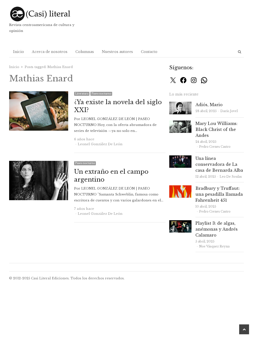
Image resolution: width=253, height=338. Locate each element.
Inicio (18, 51)
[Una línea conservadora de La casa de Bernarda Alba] (180, 158)
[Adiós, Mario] (180, 104)
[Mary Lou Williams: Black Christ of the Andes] (180, 123)
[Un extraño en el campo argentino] (38, 164)
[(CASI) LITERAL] (46, 14)
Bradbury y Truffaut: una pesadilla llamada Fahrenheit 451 (219, 194)
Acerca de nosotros (49, 51)
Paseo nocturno (101, 93)
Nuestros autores (117, 51)
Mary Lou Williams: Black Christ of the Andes (216, 129)
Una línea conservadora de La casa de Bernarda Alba (219, 164)
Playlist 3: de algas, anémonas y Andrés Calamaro (216, 229)
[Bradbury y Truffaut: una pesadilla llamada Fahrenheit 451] (180, 188)
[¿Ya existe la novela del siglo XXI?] (38, 94)
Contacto (149, 51)
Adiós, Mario (209, 104)
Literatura (81, 93)
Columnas (84, 51)
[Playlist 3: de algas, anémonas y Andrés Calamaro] (180, 223)
